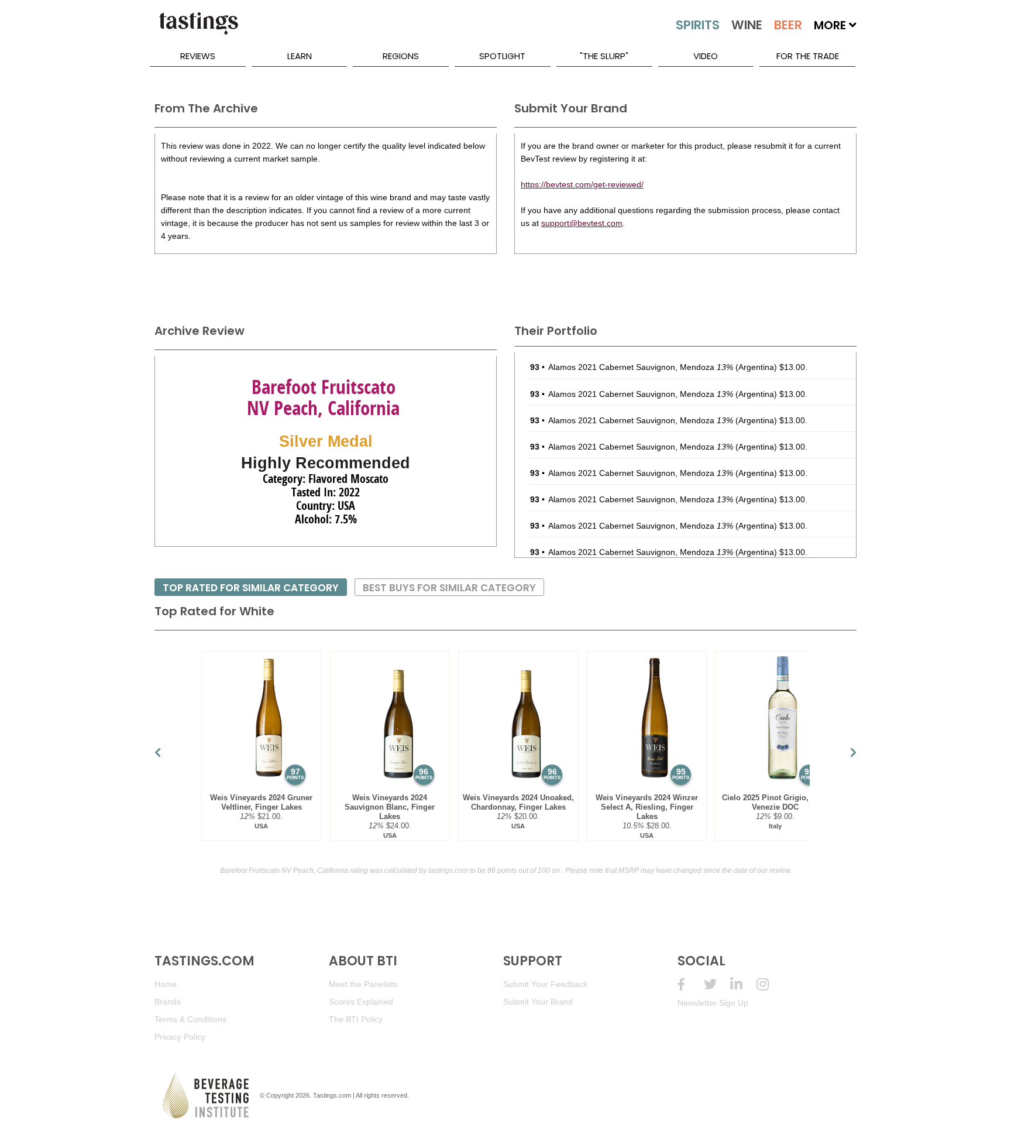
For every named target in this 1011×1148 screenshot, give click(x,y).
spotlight (502, 56)
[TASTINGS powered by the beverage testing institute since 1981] (198, 29)
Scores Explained (361, 1001)
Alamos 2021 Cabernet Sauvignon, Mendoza (640, 367)
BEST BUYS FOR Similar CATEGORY (449, 588)
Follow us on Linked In (743, 984)
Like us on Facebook (691, 984)
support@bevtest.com (582, 223)
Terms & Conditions (190, 1019)
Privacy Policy (179, 1036)
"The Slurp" (604, 56)
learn (299, 56)
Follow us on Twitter (717, 984)
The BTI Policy (356, 1019)
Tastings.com (332, 1095)
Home (165, 984)
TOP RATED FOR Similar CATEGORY (251, 588)
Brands (167, 1001)
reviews (197, 56)
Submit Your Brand (538, 1001)
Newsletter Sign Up (713, 1003)
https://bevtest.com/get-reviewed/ (582, 184)
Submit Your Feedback (545, 984)
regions (401, 56)
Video (705, 56)
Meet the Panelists (363, 984)
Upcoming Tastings (769, 984)
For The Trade (807, 56)
